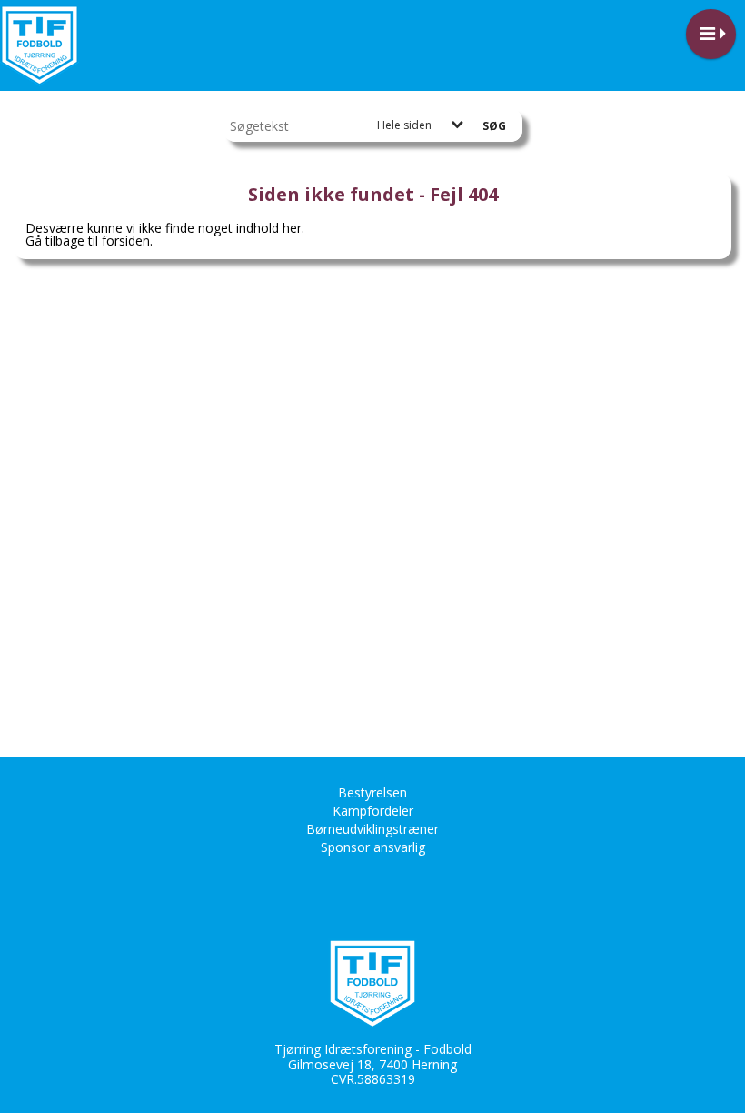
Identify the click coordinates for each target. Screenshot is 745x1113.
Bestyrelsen (372, 792)
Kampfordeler (373, 810)
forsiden (126, 240)
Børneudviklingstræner (372, 828)
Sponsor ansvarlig (373, 847)
